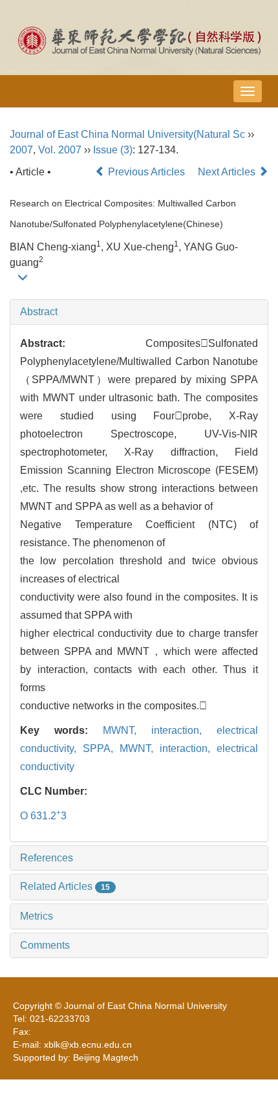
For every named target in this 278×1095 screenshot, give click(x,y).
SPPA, (101, 748)
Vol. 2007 (59, 149)
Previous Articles (146, 171)
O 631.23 (43, 815)
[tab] (139, 312)
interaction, (184, 730)
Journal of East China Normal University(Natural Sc (127, 134)
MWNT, (127, 730)
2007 (21, 149)
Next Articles (228, 171)
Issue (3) (113, 149)
